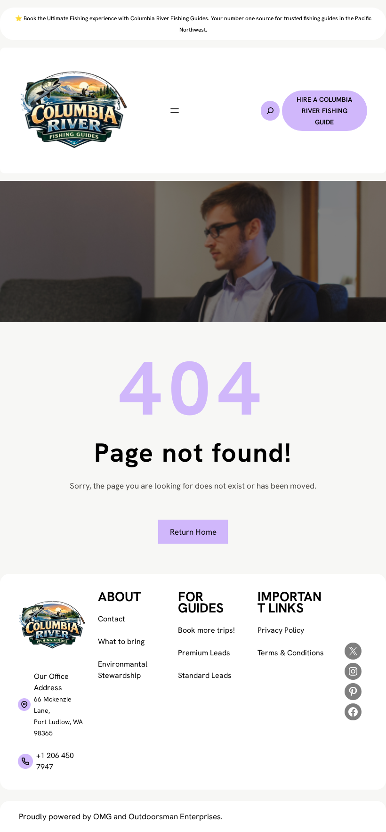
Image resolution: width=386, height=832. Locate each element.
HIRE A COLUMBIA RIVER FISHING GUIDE (324, 110)
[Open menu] (175, 111)
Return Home (193, 532)
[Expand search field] (270, 111)
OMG (102, 816)
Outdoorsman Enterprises (175, 816)
